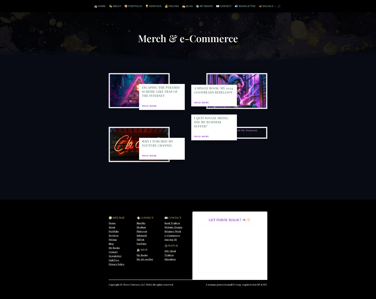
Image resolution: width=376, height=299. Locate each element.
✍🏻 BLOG (187, 6)
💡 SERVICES (153, 6)
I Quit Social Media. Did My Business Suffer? (211, 122)
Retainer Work (172, 231)
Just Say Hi (170, 239)
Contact (113, 251)
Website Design (173, 227)
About (112, 227)
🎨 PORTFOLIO (133, 6)
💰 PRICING (172, 6)
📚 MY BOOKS (204, 6)
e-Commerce (172, 235)
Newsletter (115, 256)
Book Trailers (172, 223)
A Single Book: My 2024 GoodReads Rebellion (213, 90)
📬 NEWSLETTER (245, 6)
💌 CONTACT (223, 6)
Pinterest (142, 231)
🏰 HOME (100, 6)
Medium (141, 227)
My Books (114, 247)
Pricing (113, 239)
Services (114, 235)
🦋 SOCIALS (266, 6)
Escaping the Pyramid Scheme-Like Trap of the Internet (161, 91)
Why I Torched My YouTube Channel (157, 143)
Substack (142, 235)
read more (149, 106)
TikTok (140, 239)
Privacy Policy (116, 264)
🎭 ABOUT (115, 6)
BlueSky (141, 223)
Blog (111, 243)
